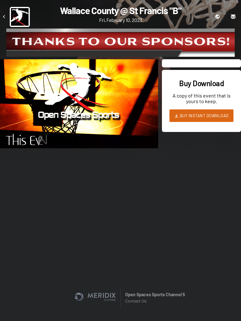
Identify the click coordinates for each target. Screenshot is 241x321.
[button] (81, 105)
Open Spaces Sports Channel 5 (155, 294)
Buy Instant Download (204, 115)
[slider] (79, 126)
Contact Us (136, 300)
